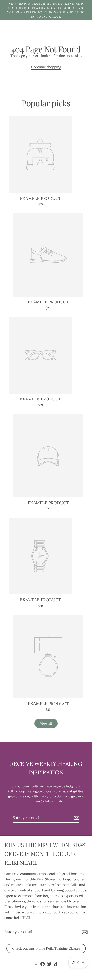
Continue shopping (46, 67)
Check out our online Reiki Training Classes (46, 948)
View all (46, 723)
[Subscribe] (84, 932)
